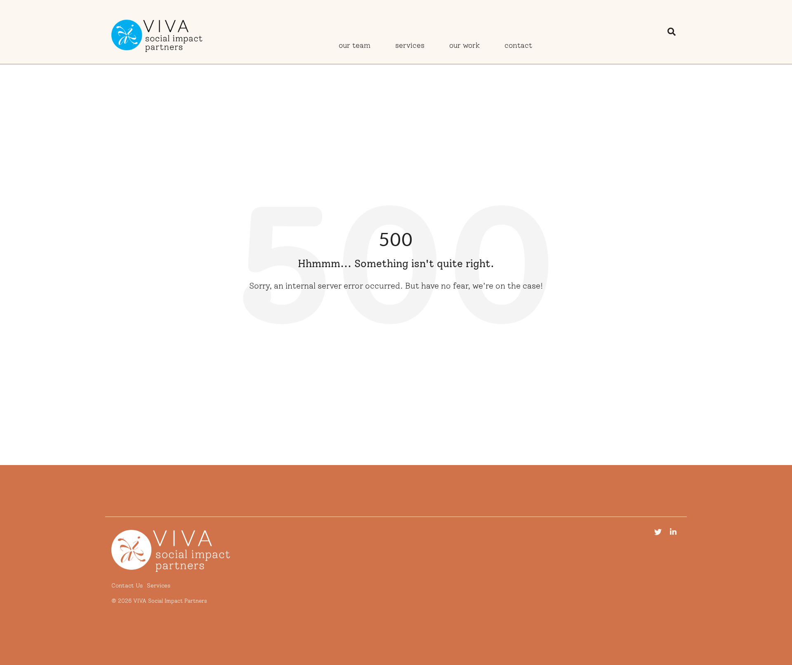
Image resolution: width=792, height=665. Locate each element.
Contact (518, 45)
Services (409, 45)
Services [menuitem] (158, 585)
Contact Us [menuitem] (127, 585)
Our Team (354, 45)
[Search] (672, 31)
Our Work (464, 45)
